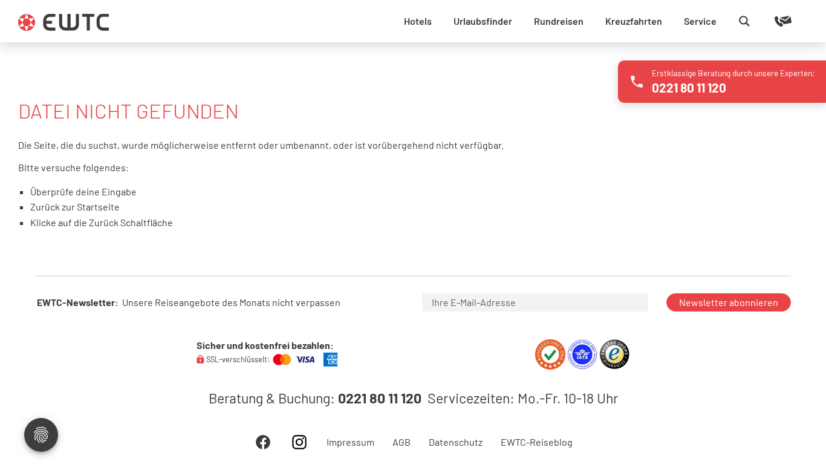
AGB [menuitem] (401, 442)
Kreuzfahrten (633, 21)
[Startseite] (63, 22)
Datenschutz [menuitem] (456, 442)
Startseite (98, 206)
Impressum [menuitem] (350, 442)
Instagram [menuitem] (299, 442)
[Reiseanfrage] (765, 21)
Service (700, 21)
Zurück (104, 222)
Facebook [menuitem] (263, 442)
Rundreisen (559, 21)
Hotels (418, 21)
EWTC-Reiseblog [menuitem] (537, 442)
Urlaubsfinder (483, 21)
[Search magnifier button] (744, 21)
